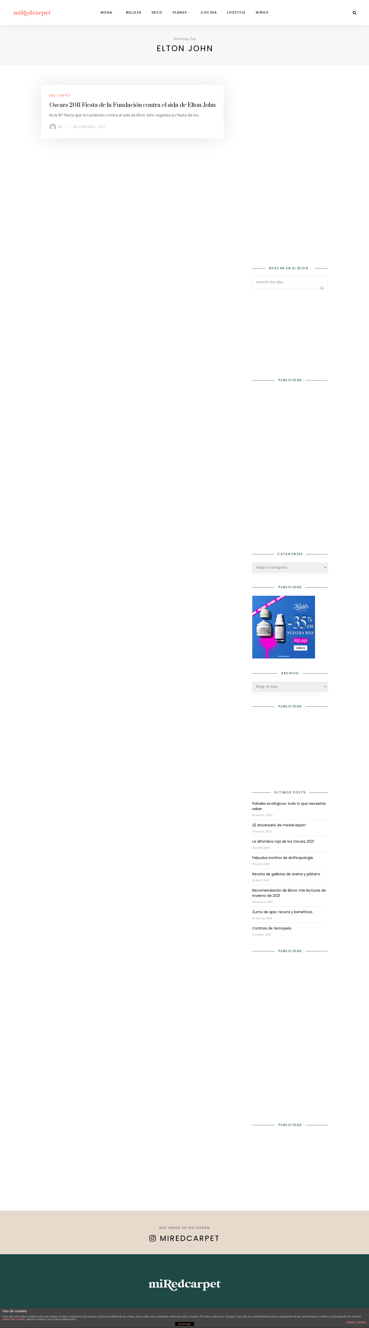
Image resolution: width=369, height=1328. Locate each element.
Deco (157, 12)
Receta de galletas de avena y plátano (286, 874)
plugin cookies (356, 1322)
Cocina (209, 12)
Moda (106, 12)
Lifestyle (236, 12)
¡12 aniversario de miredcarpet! (279, 825)
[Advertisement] (290, 172)
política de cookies (14, 1319)
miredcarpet (190, 1238)
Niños (262, 12)
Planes (180, 12)
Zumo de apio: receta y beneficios (282, 911)
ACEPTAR (184, 1324)
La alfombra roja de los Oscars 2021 (283, 841)
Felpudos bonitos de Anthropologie (282, 857)
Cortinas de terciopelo (271, 928)
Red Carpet (60, 95)
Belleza (134, 12)
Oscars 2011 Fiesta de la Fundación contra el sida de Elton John (132, 105)
